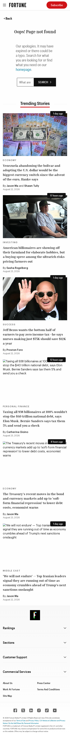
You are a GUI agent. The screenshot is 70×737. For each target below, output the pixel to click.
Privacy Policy (34, 720)
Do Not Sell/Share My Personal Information (24, 723)
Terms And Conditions (48, 689)
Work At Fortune (11, 689)
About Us (7, 683)
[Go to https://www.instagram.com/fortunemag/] (39, 710)
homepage (23, 69)
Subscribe (57, 5)
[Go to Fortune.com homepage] (17, 5)
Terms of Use (20, 720)
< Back (8, 18)
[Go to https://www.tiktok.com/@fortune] (47, 710)
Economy (10, 160)
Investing (10, 242)
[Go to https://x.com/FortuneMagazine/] (23, 710)
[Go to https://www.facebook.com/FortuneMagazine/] (15, 710)
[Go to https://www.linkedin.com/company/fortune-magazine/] (31, 710)
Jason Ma (12, 186)
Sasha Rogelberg (17, 268)
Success (9, 324)
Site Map (7, 695)
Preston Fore (14, 350)
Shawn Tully (31, 186)
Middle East (11, 571)
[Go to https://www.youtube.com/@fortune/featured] (55, 710)
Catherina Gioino (17, 432)
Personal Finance (16, 406)
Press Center (43, 683)
